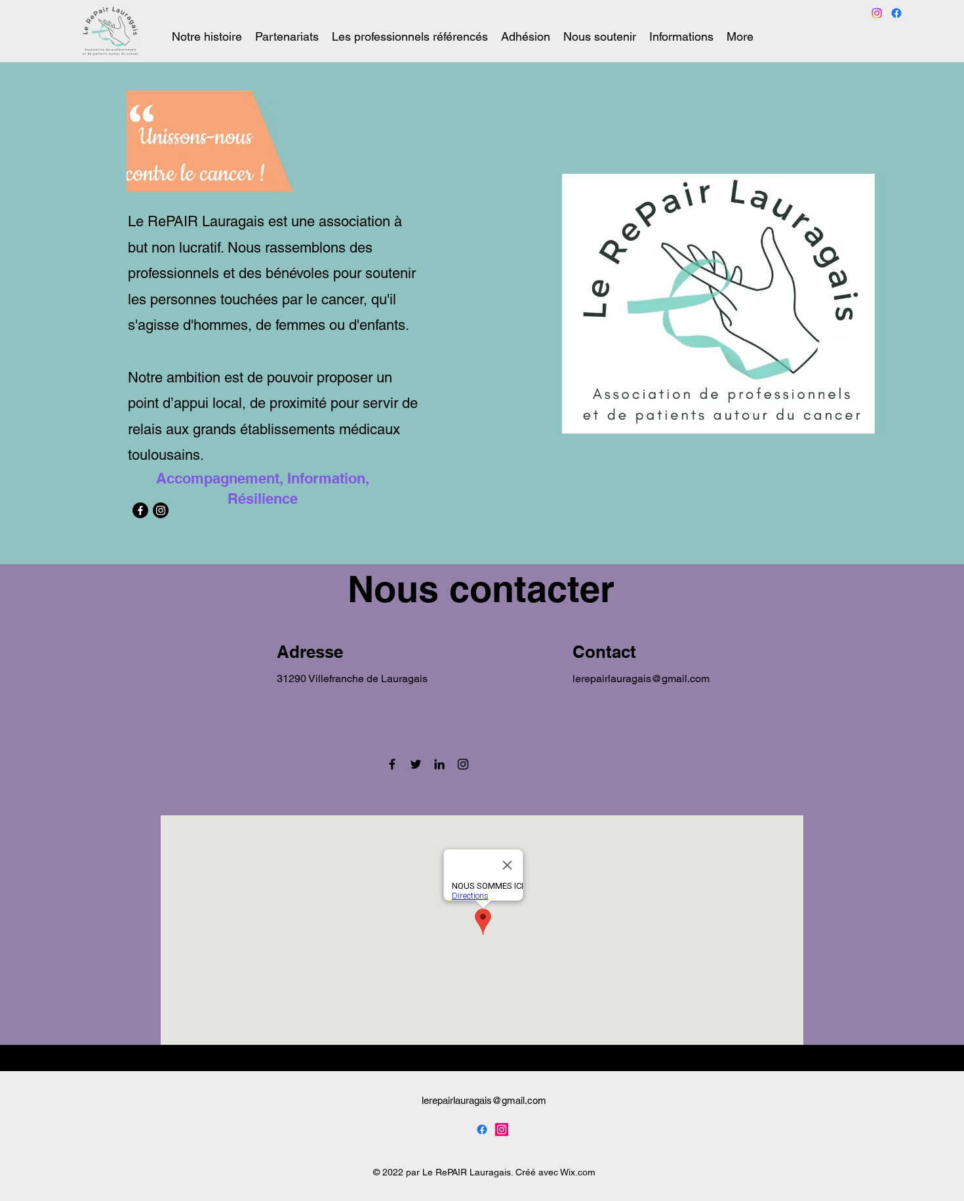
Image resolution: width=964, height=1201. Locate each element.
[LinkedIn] (439, 764)
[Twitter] (416, 764)
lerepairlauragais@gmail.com (641, 678)
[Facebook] (140, 510)
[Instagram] (161, 510)
